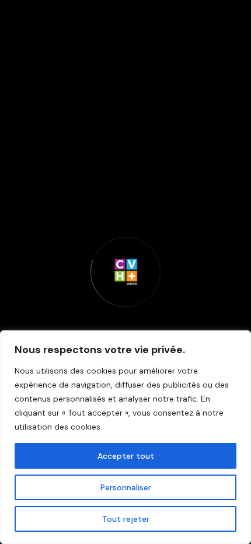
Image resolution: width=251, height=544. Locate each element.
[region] (125, 437)
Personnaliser (125, 487)
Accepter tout (125, 456)
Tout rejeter (125, 519)
